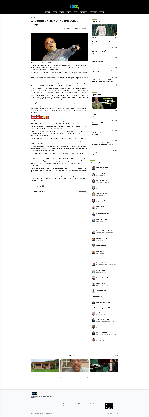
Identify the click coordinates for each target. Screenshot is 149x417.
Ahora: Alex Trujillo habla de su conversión (39, 375)
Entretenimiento (83, 12)
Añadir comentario (82, 191)
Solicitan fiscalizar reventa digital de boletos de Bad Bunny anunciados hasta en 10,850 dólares (104, 81)
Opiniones (69, 12)
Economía (62, 12)
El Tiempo (101, 12)
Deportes (75, 12)
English (62, 405)
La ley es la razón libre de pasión (100, 152)
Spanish (62, 403)
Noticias (55, 12)
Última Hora (47, 12)
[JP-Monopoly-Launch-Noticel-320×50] (59, 117)
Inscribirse (144, 1)
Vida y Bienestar (93, 12)
